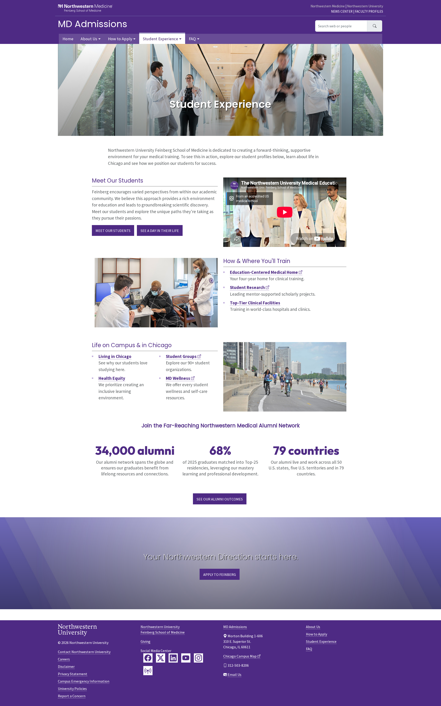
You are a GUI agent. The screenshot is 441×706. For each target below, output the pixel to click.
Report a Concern (71, 696)
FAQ (309, 648)
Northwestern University (365, 6)
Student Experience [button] (160, 38)
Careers (64, 659)
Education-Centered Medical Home (264, 272)
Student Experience (321, 641)
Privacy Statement (72, 674)
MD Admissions (92, 24)
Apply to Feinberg (219, 574)
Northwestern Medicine (328, 6)
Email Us (234, 674)
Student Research (247, 287)
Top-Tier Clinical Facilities (255, 303)
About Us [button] (89, 38)
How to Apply (316, 634)
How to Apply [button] (120, 38)
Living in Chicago (115, 356)
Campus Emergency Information (83, 681)
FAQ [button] (192, 38)
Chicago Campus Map (240, 656)
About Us (313, 626)
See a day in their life (160, 230)
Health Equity (112, 378)
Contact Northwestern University (84, 651)
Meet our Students (113, 230)
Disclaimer (66, 666)
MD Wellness (178, 378)
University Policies (72, 688)
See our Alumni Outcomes (220, 499)
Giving (145, 641)
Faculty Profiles (369, 11)
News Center (342, 11)
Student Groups (181, 356)
